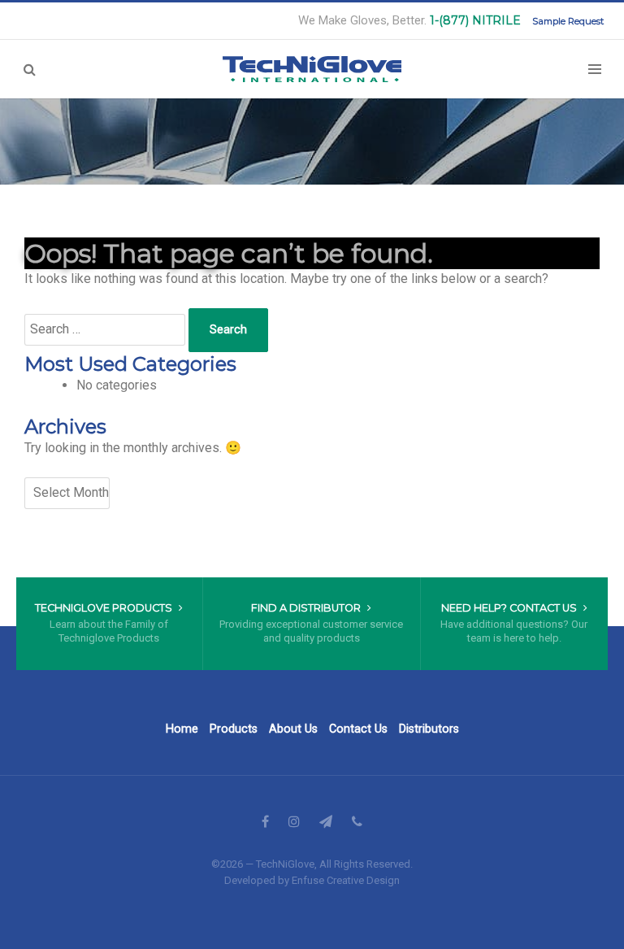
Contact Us (358, 729)
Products (234, 729)
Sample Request (568, 21)
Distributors (429, 729)
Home (182, 729)
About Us (293, 729)
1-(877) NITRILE (475, 20)
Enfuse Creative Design (346, 880)
